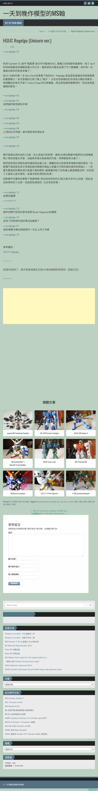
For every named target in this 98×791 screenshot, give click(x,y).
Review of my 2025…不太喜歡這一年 (20, 633)
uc (67, 501)
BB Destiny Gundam (18, 493)
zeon (71, 501)
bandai (39, 501)
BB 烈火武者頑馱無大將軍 (15, 714)
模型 (90, 501)
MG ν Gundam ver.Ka (14, 702)
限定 (14, 504)
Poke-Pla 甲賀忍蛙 (12, 653)
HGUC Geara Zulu (49, 461)
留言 (10, 533)
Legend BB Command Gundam (18, 433)
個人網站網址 (13, 574)
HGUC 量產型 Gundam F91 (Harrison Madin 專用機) (26, 734)
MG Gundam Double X (14, 698)
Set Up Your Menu (13, 23)
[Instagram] (92, 3)
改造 (81, 501)
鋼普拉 (8, 504)
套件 (76, 501)
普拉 (85, 501)
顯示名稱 (12, 559)
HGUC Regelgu (11, 252)
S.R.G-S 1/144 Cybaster (49, 493)
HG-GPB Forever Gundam (49, 433)
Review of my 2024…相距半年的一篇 (20, 637)
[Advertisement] (49, 306)
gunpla (53, 501)
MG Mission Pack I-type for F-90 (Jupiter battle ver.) (26, 657)
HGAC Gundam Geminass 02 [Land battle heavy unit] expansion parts (33, 669)
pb (64, 501)
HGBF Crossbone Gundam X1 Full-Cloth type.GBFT (26, 718)
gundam (46, 501)
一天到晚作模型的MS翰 (34, 13)
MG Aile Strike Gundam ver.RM (17, 726)
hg (58, 501)
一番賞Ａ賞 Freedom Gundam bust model (22, 661)
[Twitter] (89, 3)
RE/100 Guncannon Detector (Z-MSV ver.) (49, 511)
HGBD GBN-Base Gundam (16, 730)
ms (61, 501)
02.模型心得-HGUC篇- (58, 31)
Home (41, 31)
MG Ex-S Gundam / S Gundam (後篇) (20, 722)
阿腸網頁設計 (93, 789)
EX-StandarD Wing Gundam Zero (18, 645)
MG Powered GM (81, 461)
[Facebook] (85, 3)
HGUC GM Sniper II (81, 433)
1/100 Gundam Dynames (81, 493)
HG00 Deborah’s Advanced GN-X (18, 665)
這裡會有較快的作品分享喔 (19, 614)
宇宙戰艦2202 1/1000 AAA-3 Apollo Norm (49, 513)
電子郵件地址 (14, 566)
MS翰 (12, 47)
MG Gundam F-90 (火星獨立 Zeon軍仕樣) (22, 641)
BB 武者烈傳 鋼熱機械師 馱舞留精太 (19, 710)
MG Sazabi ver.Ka (12, 706)
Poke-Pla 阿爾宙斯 (12, 649)
